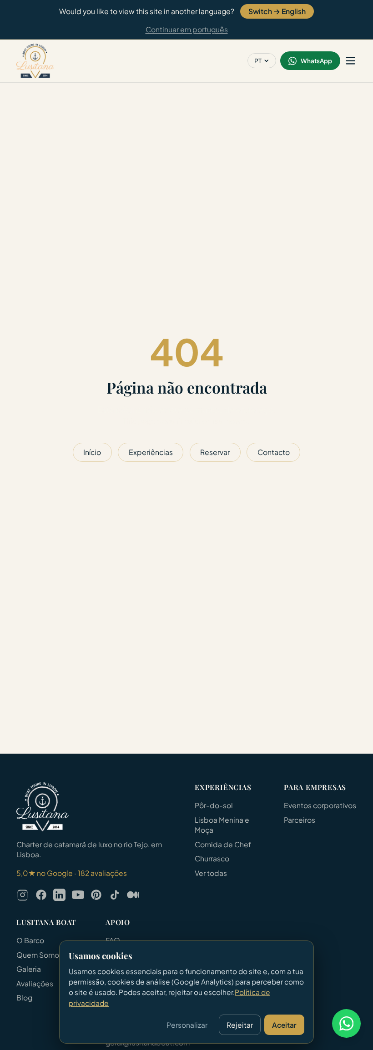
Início (92, 452)
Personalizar (186, 1024)
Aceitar (284, 1024)
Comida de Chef (223, 844)
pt (258, 61)
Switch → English (277, 11)
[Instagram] (22, 895)
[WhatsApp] (346, 1023)
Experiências (151, 452)
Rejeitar (240, 1024)
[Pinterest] (96, 895)
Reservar (215, 452)
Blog (24, 997)
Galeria (28, 969)
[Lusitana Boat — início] (35, 61)
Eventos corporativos (320, 805)
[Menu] (350, 61)
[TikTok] (115, 895)
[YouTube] (78, 895)
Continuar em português (187, 29)
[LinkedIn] (59, 895)
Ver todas (211, 873)
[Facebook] (41, 895)
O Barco (30, 940)
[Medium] (133, 895)
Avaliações (34, 983)
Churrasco (212, 858)
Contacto (273, 452)
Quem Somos (39, 954)
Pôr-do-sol (214, 805)
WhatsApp (316, 61)
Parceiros (299, 819)
